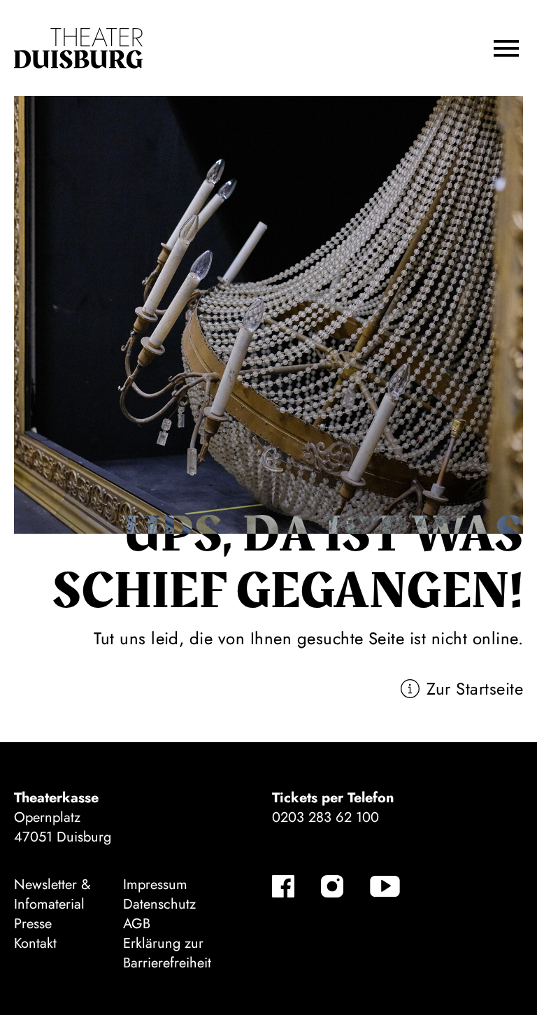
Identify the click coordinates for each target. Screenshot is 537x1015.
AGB (136, 924)
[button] (506, 48)
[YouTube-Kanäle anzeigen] (385, 886)
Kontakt (35, 943)
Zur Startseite (475, 688)
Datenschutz (159, 904)
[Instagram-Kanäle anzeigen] (332, 886)
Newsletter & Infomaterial (52, 894)
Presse (33, 924)
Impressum (155, 884)
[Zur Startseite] (78, 48)
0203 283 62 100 (325, 817)
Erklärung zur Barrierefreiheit (167, 953)
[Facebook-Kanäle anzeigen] (283, 886)
